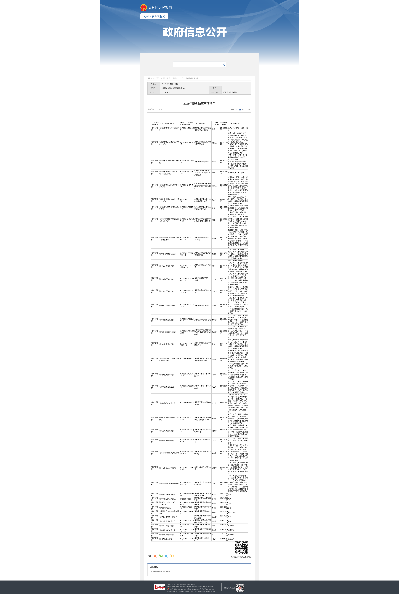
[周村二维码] (240, 588)
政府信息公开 (165, 78)
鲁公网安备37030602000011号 (178, 589)
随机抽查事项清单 (192, 78)
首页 (148, 78)
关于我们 (226, 588)
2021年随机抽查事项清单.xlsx (160, 572)
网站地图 (233, 588)
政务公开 (156, 78)
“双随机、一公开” (178, 78)
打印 (248, 109)
